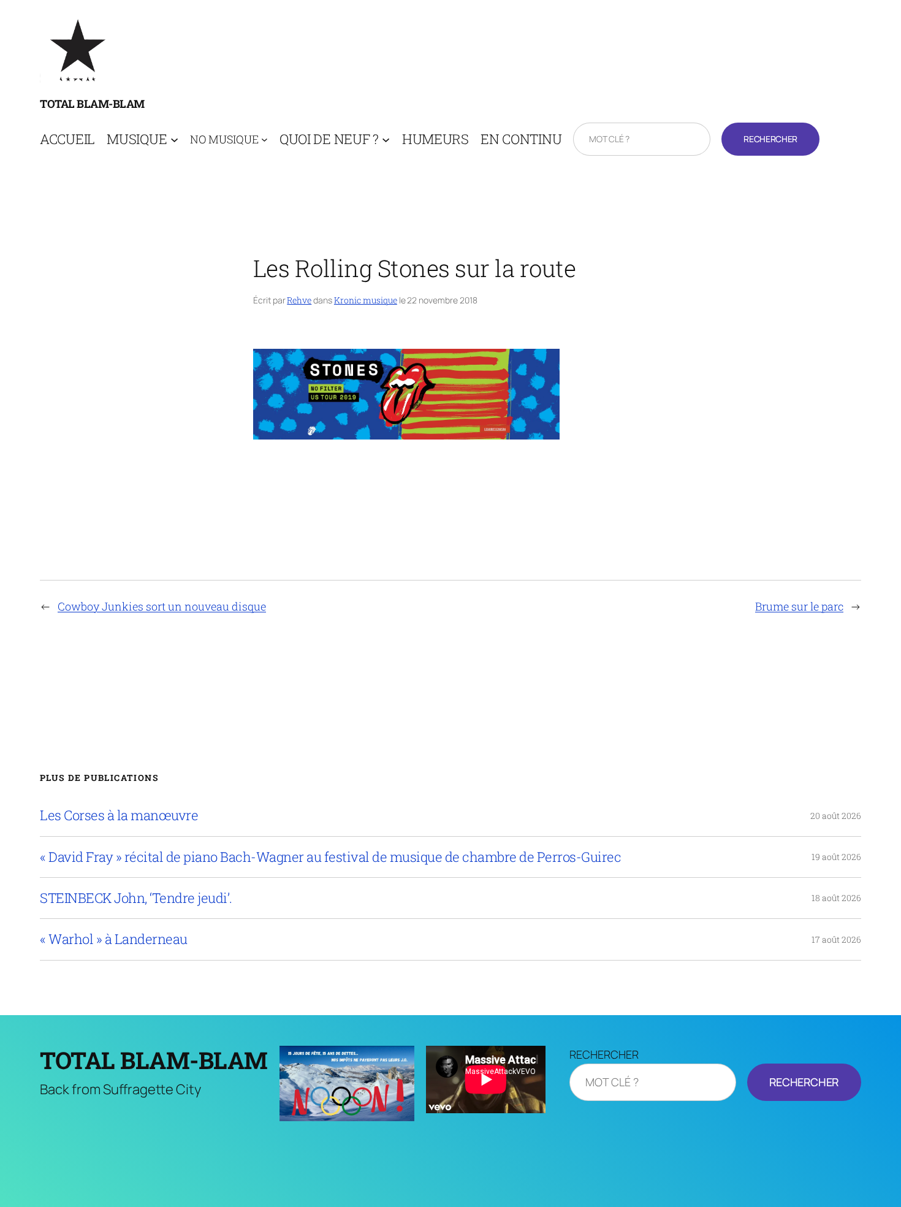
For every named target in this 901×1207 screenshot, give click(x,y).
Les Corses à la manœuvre (119, 815)
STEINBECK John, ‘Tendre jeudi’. (136, 898)
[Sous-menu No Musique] (264, 139)
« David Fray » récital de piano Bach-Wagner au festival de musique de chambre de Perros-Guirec (330, 857)
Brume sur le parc (799, 606)
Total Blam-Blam (92, 103)
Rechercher (770, 139)
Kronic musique (365, 300)
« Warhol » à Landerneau (114, 939)
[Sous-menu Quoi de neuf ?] (386, 139)
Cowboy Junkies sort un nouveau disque (162, 606)
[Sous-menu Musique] (174, 139)
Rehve (299, 300)
